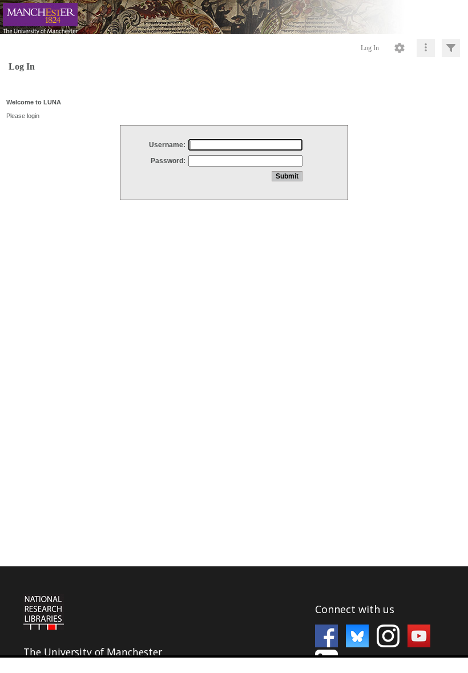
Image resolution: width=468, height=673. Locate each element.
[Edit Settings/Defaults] (399, 48)
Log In (370, 48)
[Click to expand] (451, 48)
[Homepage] (234, 17)
